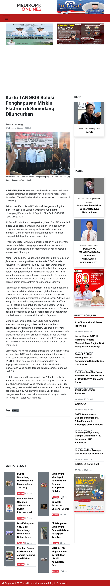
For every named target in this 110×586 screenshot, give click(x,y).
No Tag (15, 410)
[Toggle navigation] (6, 18)
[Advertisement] (55, 66)
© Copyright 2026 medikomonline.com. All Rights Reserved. (35, 583)
